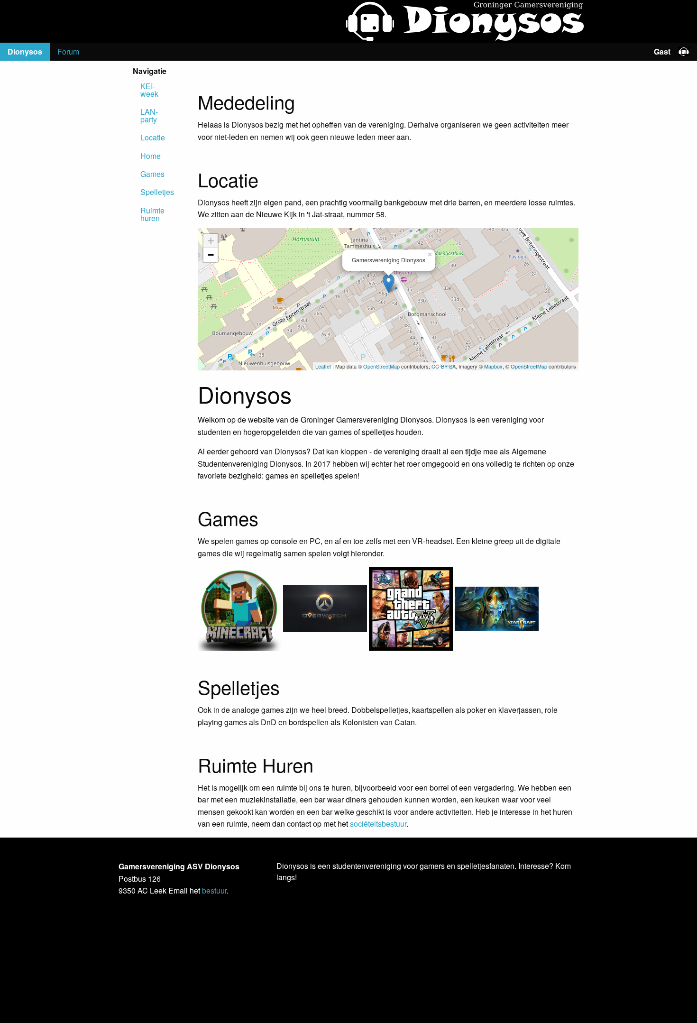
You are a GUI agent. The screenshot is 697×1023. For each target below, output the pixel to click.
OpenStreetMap (381, 366)
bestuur (214, 890)
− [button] (211, 255)
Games (144, 173)
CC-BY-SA (443, 366)
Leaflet (323, 366)
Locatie (144, 137)
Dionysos (25, 51)
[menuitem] (25, 52)
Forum (68, 51)
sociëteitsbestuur (378, 823)
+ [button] (211, 241)
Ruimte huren (144, 214)
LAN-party (144, 115)
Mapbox (493, 366)
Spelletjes (144, 191)
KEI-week (144, 90)
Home (144, 155)
